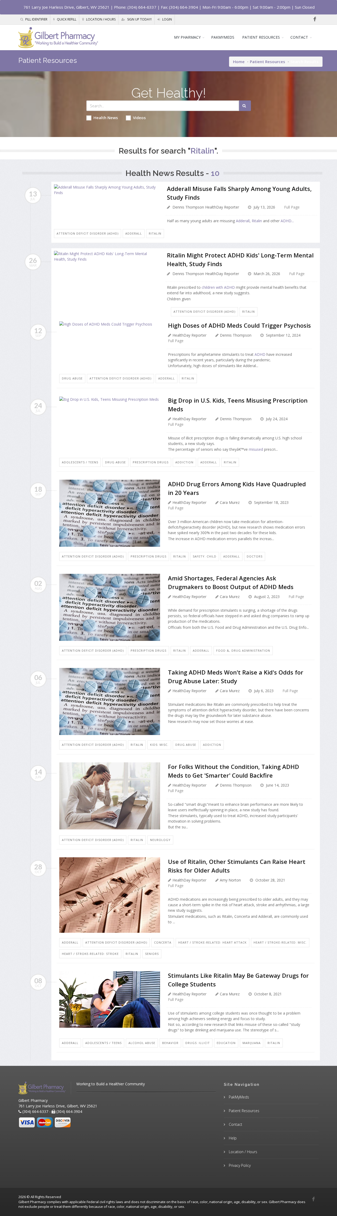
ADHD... (287, 220)
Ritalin (257, 220)
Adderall (243, 220)
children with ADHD (218, 287)
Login (166, 19)
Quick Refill (66, 19)
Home (239, 61)
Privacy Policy (239, 1165)
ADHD (260, 354)
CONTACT (299, 37)
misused (256, 449)
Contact (235, 1124)
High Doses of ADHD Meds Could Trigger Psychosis (239, 325)
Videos (139, 117)
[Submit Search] (245, 105)
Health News (105, 117)
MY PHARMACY (187, 37)
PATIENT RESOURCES (261, 37)
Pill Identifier (35, 19)
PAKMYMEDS (222, 37)
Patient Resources (267, 61)
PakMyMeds (238, 1097)
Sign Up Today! (139, 19)
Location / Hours (100, 19)
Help (232, 1138)
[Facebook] (315, 19)
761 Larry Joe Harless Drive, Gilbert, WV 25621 (66, 7)
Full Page (292, 207)
